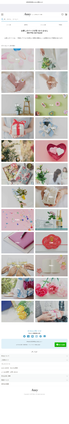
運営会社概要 (5, 384)
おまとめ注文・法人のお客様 (9, 368)
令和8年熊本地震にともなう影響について (34, 2)
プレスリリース (5, 364)
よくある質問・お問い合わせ (9, 372)
